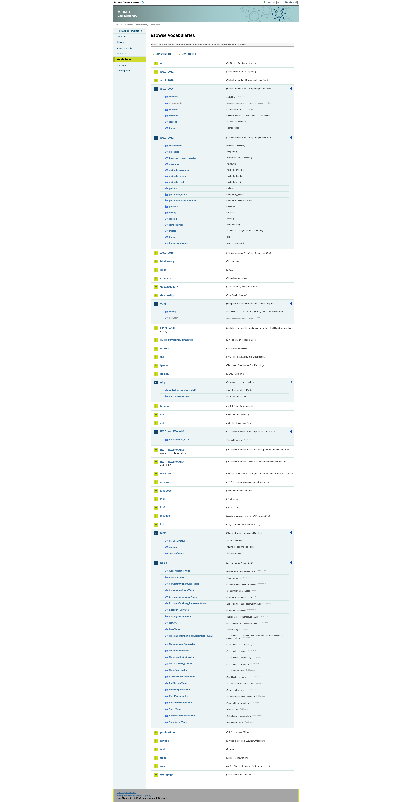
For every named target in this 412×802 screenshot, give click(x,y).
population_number (179, 194)
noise (163, 563)
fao (162, 356)
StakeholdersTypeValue (180, 703)
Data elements (124, 48)
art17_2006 (167, 88)
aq (161, 63)
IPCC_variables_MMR (179, 396)
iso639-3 (173, 623)
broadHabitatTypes (178, 541)
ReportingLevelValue (179, 689)
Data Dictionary (141, 25)
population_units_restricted (183, 200)
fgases (164, 365)
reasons (173, 122)
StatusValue (175, 709)
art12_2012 (167, 71)
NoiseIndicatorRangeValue (182, 644)
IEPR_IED (166, 473)
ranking (173, 219)
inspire (164, 482)
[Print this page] (275, 2)
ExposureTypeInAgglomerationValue (187, 603)
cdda (163, 269)
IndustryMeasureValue (180, 616)
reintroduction (176, 225)
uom (163, 757)
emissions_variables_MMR (182, 390)
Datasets (121, 36)
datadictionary (169, 286)
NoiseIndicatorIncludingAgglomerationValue (191, 636)
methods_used (176, 182)
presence (173, 206)
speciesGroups (176, 553)
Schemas (121, 53)
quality (172, 212)
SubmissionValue (178, 722)
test (162, 749)
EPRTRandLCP (169, 328)
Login (269, 2)
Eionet (130, 25)
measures (174, 164)
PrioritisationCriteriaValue (182, 676)
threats (172, 231)
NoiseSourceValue (178, 670)
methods (173, 116)
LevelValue (174, 629)
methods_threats (177, 176)
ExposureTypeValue (179, 610)
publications (167, 732)
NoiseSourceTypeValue (180, 664)
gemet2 (164, 373)
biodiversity (167, 261)
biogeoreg (174, 152)
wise (163, 766)
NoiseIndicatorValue (179, 650)
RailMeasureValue (178, 683)
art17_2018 (167, 253)
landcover (166, 490)
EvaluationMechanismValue (183, 597)
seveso (164, 741)
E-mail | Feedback (126, 792)
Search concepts (188, 54)
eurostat (165, 348)
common (165, 278)
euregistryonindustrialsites (176, 340)
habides (165, 406)
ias (162, 414)
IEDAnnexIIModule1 (172, 431)
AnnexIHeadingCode (179, 439)
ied (162, 423)
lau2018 (165, 516)
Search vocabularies (164, 54)
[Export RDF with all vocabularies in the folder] (291, 89)
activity (172, 311)
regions (173, 547)
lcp (162, 524)
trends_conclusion (178, 243)
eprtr (163, 303)
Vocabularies (124, 59)
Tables (120, 42)
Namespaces (123, 70)
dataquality (167, 295)
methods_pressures (179, 170)
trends (172, 128)
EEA (130, 2)
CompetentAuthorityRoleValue (184, 584)
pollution (173, 188)
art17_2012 (167, 137)
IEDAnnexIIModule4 (172, 461)
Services (121, 65)
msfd (163, 533)
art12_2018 (167, 80)
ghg (162, 382)
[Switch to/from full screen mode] (279, 2)
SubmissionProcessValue (182, 715)
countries (173, 109)
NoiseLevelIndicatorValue (181, 657)
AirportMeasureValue (179, 571)
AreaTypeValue (176, 577)
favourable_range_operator (182, 158)
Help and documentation (129, 30)
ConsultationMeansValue (181, 590)
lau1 (162, 499)
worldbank (166, 774)
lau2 (162, 507)
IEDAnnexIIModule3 (172, 449)
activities (173, 96)
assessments (175, 145)
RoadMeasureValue (178, 696)
